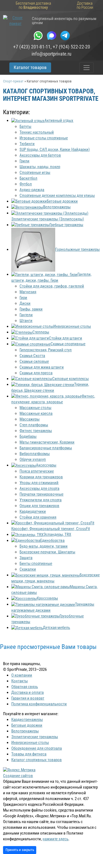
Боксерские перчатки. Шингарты (47, 552)
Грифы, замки (31, 309)
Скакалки (28, 569)
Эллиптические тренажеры (34, 736)
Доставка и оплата (27, 692)
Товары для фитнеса (28, 754)
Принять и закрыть (19, 850)
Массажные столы (35, 407)
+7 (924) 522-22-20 (71, 47)
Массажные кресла (36, 413)
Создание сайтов (18, 775)
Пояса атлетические (37, 471)
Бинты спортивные (36, 563)
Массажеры (30, 419)
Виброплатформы (35, 453)
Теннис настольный (37, 132)
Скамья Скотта (32, 355)
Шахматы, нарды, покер (40, 166)
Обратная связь (24, 686)
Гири (23, 297)
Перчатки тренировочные (41, 494)
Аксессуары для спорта (39, 488)
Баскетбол (28, 178)
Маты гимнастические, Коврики (47, 442)
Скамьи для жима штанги (42, 367)
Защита (26, 557)
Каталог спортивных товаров (36, 759)
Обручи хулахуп (33, 459)
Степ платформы (34, 424)
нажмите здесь (55, 838)
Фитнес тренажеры (36, 430)
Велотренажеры (25, 731)
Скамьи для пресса (36, 372)
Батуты (25, 126)
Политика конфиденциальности (39, 703)
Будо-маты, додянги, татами (44, 546)
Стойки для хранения (38, 517)
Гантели (26, 314)
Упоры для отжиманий (39, 482)
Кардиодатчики (33, 511)
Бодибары (28, 436)
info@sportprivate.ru (51, 54)
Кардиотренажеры (27, 719)
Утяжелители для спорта (41, 500)
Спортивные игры (35, 172)
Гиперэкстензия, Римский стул (46, 349)
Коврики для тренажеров (41, 477)
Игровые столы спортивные (44, 138)
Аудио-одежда (32, 189)
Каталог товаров (30, 67)
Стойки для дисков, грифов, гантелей (52, 286)
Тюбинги (27, 143)
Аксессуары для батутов (40, 155)
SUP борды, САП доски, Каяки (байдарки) (55, 149)
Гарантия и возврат (27, 698)
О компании (21, 675)
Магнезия (28, 291)
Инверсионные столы (30, 742)
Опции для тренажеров (39, 505)
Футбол (26, 184)
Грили (24, 161)
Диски (25, 303)
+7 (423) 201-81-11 (32, 47)
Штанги (26, 320)
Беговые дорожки (26, 725)
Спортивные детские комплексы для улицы (57, 195)
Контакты (19, 680)
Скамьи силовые (34, 361)
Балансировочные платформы (46, 447)
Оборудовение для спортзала (36, 748)
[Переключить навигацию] (86, 67)
